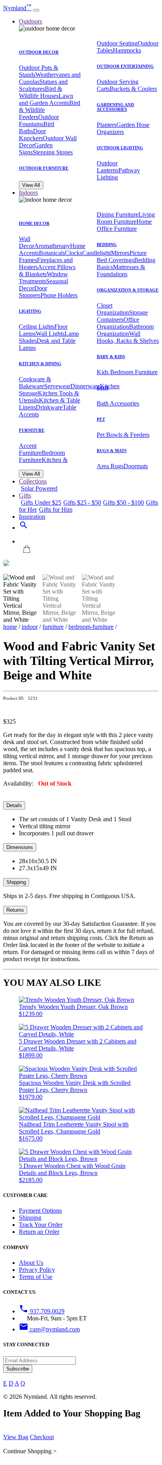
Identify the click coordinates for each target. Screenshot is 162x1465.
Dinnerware (85, 386)
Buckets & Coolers (133, 88)
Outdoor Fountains (39, 120)
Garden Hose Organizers (123, 128)
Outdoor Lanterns (107, 167)
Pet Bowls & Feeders (123, 434)
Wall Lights (50, 333)
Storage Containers (122, 316)
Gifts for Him (55, 509)
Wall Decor (26, 242)
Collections (33, 481)
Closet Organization (113, 309)
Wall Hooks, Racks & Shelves (128, 337)
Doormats (135, 466)
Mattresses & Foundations (121, 270)
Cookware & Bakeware (35, 382)
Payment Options (40, 1210)
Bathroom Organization (125, 330)
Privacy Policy (37, 1269)
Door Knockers (32, 134)
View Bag (15, 1437)
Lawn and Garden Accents (46, 99)
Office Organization (118, 323)
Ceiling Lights (36, 326)
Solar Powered (39, 488)
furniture (53, 626)
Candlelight (96, 253)
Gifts (25, 495)
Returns (15, 910)
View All (31, 185)
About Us (31, 1262)
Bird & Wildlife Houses (40, 92)
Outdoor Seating (117, 43)
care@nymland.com (49, 1329)
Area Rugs (110, 466)
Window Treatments (43, 277)
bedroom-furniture (91, 626)
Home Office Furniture (124, 225)
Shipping (16, 882)
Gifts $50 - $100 (123, 502)
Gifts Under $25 (41, 502)
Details (14, 805)
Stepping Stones (53, 152)
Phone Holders (58, 295)
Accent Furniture (30, 449)
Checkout (42, 1437)
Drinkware (49, 407)
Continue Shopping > (30, 1451)
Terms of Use (35, 1276)
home (10, 626)
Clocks (73, 253)
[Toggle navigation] (36, 10)
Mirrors (120, 253)
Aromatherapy (52, 246)
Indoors (28, 192)
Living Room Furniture (126, 218)
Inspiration (32, 516)
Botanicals (52, 253)
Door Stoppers (33, 292)
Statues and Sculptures (43, 85)
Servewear (57, 386)
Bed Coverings (115, 260)
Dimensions (19, 847)
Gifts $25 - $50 (82, 502)
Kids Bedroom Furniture (127, 372)
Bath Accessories (118, 403)
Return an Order (39, 1231)
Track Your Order (41, 1224)
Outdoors (30, 21)
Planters (106, 124)
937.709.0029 (41, 1311)
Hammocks (127, 50)
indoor (30, 626)
